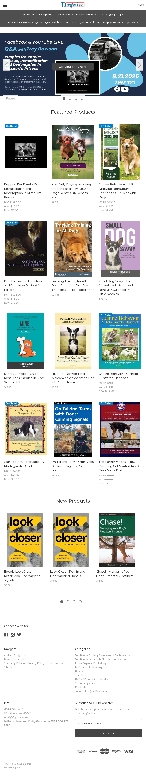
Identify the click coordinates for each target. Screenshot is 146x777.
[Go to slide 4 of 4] (82, 98)
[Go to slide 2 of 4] (70, 98)
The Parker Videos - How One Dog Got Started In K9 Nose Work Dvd (119, 466)
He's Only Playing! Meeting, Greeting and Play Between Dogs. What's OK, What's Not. (71, 191)
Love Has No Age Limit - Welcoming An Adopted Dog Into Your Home (73, 378)
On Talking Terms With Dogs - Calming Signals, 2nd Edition (72, 466)
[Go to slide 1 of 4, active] (64, 98)
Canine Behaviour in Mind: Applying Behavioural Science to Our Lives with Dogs (118, 191)
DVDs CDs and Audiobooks (91, 679)
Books (79, 671)
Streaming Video (85, 683)
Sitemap (9, 667)
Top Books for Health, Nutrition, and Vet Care (102, 659)
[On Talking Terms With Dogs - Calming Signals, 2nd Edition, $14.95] (73, 429)
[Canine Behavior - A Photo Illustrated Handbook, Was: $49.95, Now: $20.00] (120, 341)
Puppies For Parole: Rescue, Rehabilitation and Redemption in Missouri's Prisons (25, 191)
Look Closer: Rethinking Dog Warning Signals (67, 574)
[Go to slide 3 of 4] (76, 98)
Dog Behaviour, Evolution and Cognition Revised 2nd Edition (24, 285)
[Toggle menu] (5, 5)
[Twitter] (19, 635)
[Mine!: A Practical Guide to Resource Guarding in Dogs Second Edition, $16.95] (26, 341)
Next (139, 64)
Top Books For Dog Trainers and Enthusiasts (102, 655)
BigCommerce (24, 764)
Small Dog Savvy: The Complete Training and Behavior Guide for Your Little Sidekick (116, 287)
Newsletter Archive (15, 659)
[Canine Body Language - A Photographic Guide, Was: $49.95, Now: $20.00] (26, 429)
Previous (6, 64)
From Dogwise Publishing (90, 663)
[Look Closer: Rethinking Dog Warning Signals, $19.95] (71, 540)
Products (81, 687)
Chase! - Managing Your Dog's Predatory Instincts (114, 574)
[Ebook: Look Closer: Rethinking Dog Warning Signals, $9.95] (25, 540)
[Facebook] (6, 635)
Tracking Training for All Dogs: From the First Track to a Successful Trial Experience (72, 285)
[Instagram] (13, 635)
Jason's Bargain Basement (91, 691)
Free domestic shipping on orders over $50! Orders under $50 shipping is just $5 (73, 14)
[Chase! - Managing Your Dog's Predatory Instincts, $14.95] (117, 540)
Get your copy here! (73, 66)
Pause (10, 98)
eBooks (79, 675)
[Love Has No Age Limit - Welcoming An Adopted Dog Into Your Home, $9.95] (73, 341)
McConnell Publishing (88, 667)
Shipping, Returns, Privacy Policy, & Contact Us (33, 663)
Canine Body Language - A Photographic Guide (24, 464)
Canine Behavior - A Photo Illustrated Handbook (118, 376)
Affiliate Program (14, 655)
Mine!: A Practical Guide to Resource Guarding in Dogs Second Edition (24, 378)
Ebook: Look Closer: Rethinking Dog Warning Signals (22, 576)
